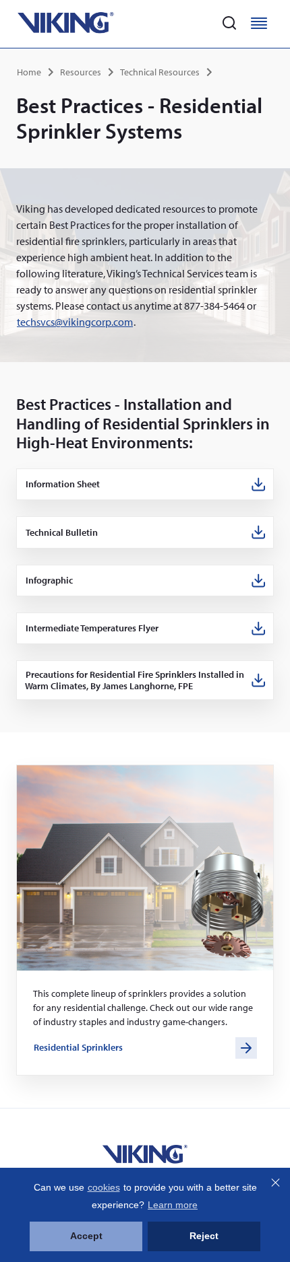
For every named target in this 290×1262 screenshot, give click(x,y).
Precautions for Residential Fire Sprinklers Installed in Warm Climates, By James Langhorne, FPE (134, 680)
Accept (86, 1235)
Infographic (50, 580)
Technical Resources (160, 72)
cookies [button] (104, 1187)
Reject (204, 1235)
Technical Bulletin (62, 532)
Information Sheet (63, 484)
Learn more (173, 1204)
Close (275, 1182)
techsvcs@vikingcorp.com (75, 321)
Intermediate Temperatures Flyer (92, 628)
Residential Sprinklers (78, 1047)
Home (29, 72)
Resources (80, 72)
